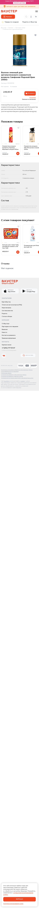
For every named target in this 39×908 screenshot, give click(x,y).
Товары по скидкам (12, 22)
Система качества (7, 310)
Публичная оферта (6, 373)
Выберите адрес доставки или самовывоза (20, 6)
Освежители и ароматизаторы (12, 29)
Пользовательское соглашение (10, 371)
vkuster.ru (6, 381)
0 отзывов (13, 86)
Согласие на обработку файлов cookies (12, 376)
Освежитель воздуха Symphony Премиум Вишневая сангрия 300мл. (10, 148)
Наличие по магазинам (29, 99)
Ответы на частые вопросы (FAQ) (12, 304)
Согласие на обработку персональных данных (13, 374)
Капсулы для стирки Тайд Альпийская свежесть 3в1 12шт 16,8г (10, 246)
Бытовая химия (20, 27)
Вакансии (5, 329)
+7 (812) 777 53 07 (8, 348)
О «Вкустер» (5, 323)
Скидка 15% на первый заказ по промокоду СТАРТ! (19, 2)
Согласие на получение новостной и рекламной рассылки (17, 378)
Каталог (11, 27)
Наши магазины (6, 307)
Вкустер (3, 27)
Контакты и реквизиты (8, 335)
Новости (4, 332)
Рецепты (4, 313)
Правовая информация (9, 338)
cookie (22, 381)
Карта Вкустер (6, 302)
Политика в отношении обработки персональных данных (17, 369)
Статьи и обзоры (7, 316)
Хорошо (19, 899)
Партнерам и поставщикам (10, 326)
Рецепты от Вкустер (29, 22)
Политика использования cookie (13, 903)
